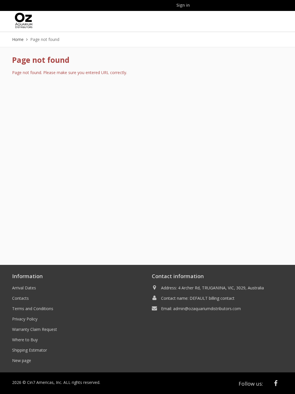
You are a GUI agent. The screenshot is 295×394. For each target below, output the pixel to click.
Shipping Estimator (29, 350)
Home (18, 39)
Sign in (183, 5)
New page (21, 360)
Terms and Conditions (32, 308)
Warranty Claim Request (34, 329)
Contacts (20, 298)
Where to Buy (25, 339)
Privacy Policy (24, 319)
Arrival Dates (24, 288)
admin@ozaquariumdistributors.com (207, 308)
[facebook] (276, 383)
